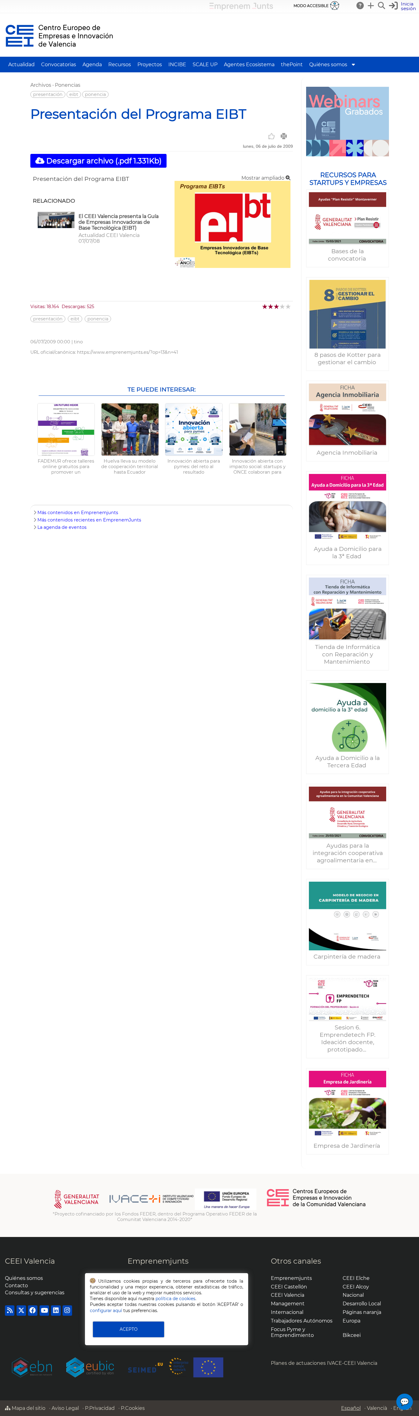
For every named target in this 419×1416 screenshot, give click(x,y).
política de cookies (175, 1298)
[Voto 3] (277, 306)
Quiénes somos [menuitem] (328, 64)
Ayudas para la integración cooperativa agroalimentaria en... (348, 853)
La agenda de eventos (61, 527)
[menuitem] (353, 64)
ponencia (95, 94)
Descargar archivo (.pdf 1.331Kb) (103, 160)
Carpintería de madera (347, 956)
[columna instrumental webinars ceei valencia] (347, 121)
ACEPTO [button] (128, 1329)
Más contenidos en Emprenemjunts (77, 512)
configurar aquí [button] (106, 1310)
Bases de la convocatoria (347, 254)
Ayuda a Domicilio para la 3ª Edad (348, 552)
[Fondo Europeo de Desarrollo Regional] (225, 1208)
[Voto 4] (283, 306)
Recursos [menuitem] (119, 64)
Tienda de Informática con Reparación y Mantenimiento (347, 654)
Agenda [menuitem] (92, 64)
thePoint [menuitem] (292, 64)
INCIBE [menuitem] (177, 64)
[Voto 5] (288, 306)
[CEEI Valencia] (59, 54)
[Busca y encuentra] (381, 5)
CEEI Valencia (30, 1261)
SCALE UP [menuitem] (205, 64)
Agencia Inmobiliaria (348, 452)
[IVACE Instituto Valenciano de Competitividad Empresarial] (124, 1208)
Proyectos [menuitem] (149, 64)
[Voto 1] (265, 306)
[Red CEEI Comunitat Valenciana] (316, 1205)
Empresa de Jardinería (347, 1145)
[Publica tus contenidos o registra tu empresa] (371, 5)
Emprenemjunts (158, 1261)
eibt (73, 94)
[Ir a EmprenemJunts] (241, 9)
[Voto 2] (271, 306)
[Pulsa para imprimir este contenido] (284, 136)
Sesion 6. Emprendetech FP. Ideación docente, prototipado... (347, 1038)
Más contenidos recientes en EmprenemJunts (89, 520)
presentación (48, 94)
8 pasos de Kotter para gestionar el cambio (347, 358)
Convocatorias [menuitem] (58, 64)
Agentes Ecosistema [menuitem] (249, 64)
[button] (403, 6)
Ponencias (67, 85)
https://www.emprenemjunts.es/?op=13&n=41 (127, 352)
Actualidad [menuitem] (21, 64)
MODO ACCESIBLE (311, 5)
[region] (348, 623)
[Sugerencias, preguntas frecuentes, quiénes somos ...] (360, 5)
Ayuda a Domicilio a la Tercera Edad (347, 761)
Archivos (40, 85)
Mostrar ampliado (263, 178)
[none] (232, 266)
